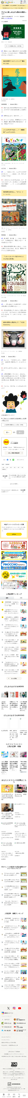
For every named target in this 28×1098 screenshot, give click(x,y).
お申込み (14, 534)
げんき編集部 (4, 21)
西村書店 (3, 235)
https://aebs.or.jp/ (14, 1079)
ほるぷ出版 (4, 300)
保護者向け (4, 469)
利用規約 (18, 1051)
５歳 (22, 467)
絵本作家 (7, 464)
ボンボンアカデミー (6, 1037)
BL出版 (3, 356)
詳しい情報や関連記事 (14, 453)
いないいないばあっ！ (20, 8)
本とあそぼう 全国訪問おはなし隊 (10, 1045)
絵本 (3, 464)
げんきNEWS (13, 5)
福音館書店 (4, 104)
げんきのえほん (21, 5)
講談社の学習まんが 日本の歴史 (9, 1042)
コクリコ (23, 775)
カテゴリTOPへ (14, 484)
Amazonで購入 (13, 104)
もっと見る (14, 678)
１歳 (7, 467)
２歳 (10, 467)
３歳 (14, 467)
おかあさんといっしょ (8, 8)
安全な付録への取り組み (20, 1056)
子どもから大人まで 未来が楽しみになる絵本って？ (10, 490)
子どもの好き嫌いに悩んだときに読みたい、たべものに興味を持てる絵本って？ (17, 476)
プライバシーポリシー (19, 1054)
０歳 (3, 467)
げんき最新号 (6, 5)
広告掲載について (8, 1054)
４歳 (18, 467)
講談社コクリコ (13, 771)
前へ (7, 432)
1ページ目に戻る (8, 18)
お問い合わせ (11, 1051)
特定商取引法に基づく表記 (8, 1056)
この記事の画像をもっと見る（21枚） (14, 424)
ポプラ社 (3, 168)
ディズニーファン (6, 1039)
